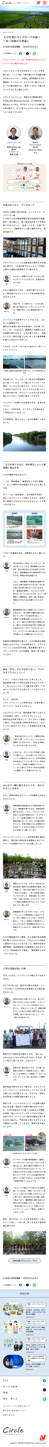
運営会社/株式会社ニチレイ (15, 1410)
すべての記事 (10, 1387)
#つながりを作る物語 (11, 46)
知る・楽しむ (10, 1399)
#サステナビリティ (30, 46)
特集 (5, 1393)
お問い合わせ (8, 1415)
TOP (6, 1380)
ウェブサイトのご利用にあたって (17, 1406)
